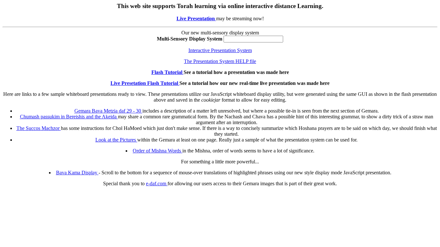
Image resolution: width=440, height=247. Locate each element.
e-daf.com (156, 183)
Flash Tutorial (167, 72)
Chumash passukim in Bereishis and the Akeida (69, 116)
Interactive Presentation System (220, 50)
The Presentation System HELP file (220, 61)
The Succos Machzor (38, 128)
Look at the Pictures (116, 139)
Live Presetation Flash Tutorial (144, 83)
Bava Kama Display (77, 172)
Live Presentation (196, 18)
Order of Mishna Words (157, 150)
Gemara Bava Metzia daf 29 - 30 (108, 111)
